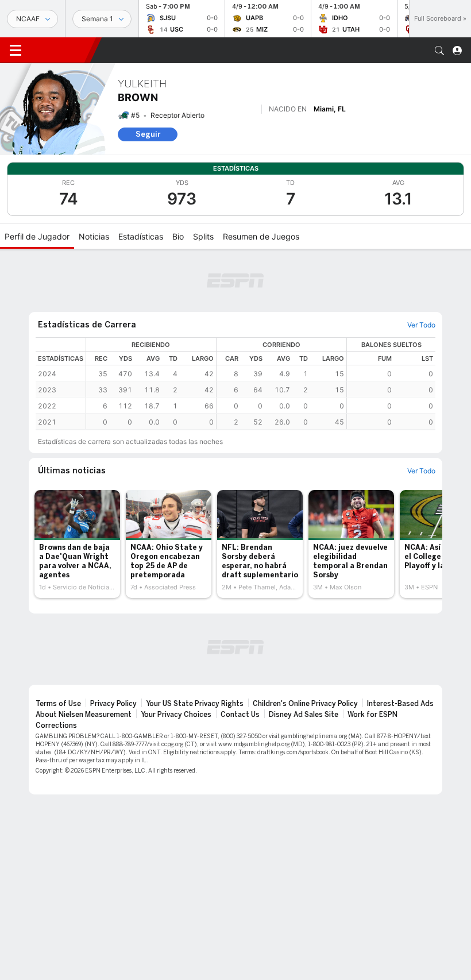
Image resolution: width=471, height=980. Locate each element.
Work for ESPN (372, 715)
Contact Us (240, 715)
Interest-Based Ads (400, 704)
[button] (439, 50)
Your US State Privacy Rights (195, 704)
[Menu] (15, 50)
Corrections (56, 726)
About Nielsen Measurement (84, 715)
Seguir (148, 134)
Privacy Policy (113, 704)
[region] (260, 383)
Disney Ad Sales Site (303, 715)
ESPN (60, 50)
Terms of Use (58, 704)
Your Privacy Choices (176, 715)
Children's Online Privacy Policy (305, 704)
